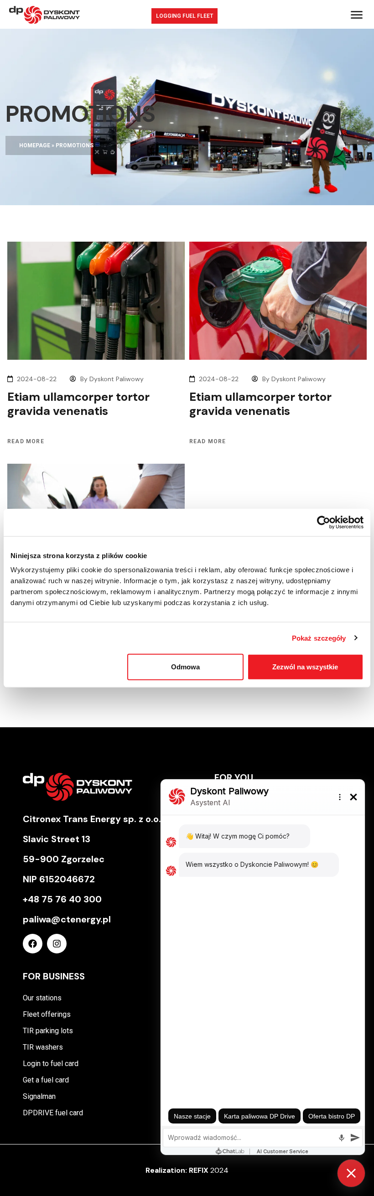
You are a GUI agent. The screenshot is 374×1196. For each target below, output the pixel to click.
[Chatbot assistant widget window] (263, 967)
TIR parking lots (48, 1030)
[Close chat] (351, 1173)
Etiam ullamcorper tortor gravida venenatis (78, 404)
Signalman (39, 1096)
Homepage (34, 145)
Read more (25, 442)
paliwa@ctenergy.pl (67, 919)
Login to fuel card (50, 1063)
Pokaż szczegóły (319, 638)
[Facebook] (32, 943)
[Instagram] (57, 943)
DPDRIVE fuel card (53, 1112)
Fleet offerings (47, 1014)
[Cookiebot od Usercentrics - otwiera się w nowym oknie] (324, 522)
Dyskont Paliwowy (116, 379)
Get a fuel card (46, 1080)
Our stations (42, 998)
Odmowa (185, 667)
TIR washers (43, 1047)
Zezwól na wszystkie (305, 667)
